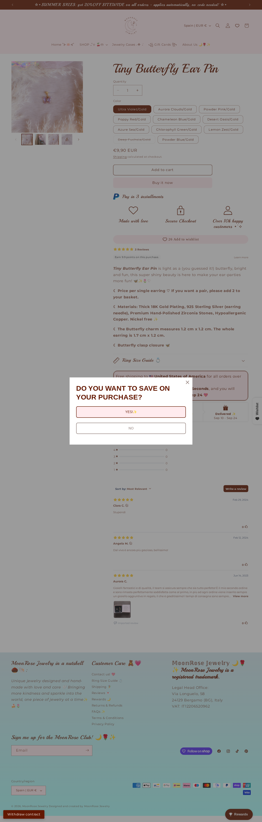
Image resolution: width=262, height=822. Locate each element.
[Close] (187, 382)
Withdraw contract (23, 814)
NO (131, 428)
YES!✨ (131, 412)
